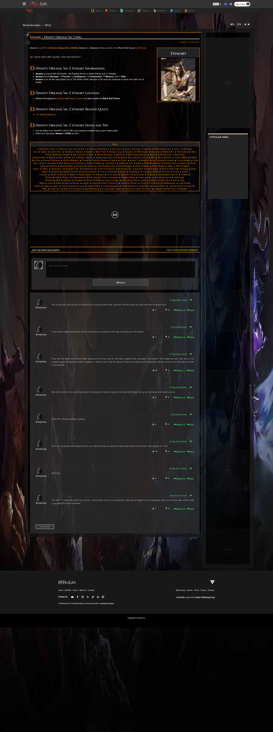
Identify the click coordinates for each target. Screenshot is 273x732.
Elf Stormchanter (89, 168)
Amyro (128, 148)
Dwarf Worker (158, 166)
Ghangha (99, 174)
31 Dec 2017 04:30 (178, 441)
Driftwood (142, 47)
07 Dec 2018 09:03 (178, 387)
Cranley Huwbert (94, 163)
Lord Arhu (63, 188)
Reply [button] (191, 310)
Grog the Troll (99, 177)
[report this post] (191, 300)
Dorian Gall (81, 166)
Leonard (72, 185)
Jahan (143, 180)
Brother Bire (126, 157)
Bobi (61, 157)
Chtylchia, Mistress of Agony (104, 160)
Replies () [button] (180, 310)
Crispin (122, 163)
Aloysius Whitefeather (99, 148)
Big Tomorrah (79, 154)
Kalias (58, 183)
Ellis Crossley (153, 168)
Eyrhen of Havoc (89, 171)
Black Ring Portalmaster (161, 154)
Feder (123, 171)
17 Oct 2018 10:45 (178, 414)
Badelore (69, 151)
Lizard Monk (144, 185)
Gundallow (113, 177)
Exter (76, 171)
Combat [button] (144, 11)
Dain (131, 163)
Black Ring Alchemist (137, 154)
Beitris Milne (168, 151)
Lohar (53, 188)
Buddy (152, 157)
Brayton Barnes (85, 157)
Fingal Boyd (134, 171)
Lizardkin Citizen (176, 185)
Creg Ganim (110, 163)
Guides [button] (190, 11)
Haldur (141, 177)
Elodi (164, 168)
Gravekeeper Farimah (168, 174)
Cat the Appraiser (71, 160)
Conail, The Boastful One (141, 160)
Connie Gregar (183, 160)
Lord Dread (76, 188)
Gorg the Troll (127, 174)
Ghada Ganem (85, 174)
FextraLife (180, 597)
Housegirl (79, 180)
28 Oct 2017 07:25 (178, 495)
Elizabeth (139, 168)
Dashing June (170, 163)
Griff (57, 177)
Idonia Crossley (112, 180)
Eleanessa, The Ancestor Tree (65, 168)
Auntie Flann (56, 151)
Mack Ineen (171, 188)
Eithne (45, 168)
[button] (217, 4)
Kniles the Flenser (129, 183)
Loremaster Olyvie (112, 188)
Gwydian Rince (128, 177)
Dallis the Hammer (152, 163)
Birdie (91, 154)
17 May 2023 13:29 (178, 300)
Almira (83, 148)
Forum (75, 590)
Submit (121, 282)
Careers (189, 590)
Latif (63, 185)
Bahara (79, 151)
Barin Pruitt (101, 151)
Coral (44, 163)
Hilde (58, 180)
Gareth (53, 174)
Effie (178, 166)
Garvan (63, 174)
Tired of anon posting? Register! (182, 250)
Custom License (107, 603)
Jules (50, 183)
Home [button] (97, 11)
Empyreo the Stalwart (60, 171)
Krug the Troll (146, 183)
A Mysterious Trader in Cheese (51, 148)
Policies (211, 590)
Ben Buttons (182, 151)
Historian (67, 180)
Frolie (167, 171)
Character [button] (128, 11)
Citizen (124, 160)
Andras (137, 148)
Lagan (46, 185)
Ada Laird (73, 148)
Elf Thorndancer (107, 168)
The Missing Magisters (46, 114)
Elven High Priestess (178, 168)
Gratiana (151, 174)
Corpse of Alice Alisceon (61, 163)
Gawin (73, 174)
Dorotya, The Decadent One (102, 166)
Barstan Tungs (115, 151)
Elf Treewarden (125, 168)
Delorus (183, 163)
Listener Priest (93, 185)
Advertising (180, 590)
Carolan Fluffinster (51, 160)
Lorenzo (128, 188)
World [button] (176, 11)
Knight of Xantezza (109, 183)
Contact (91, 590)
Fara (102, 171)
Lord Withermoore (93, 188)
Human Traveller (93, 180)
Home (60, 590)
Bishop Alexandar (105, 154)
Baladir (89, 151)
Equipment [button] (160, 11)
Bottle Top (70, 157)
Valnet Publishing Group (205, 597)
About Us (82, 590)
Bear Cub (155, 151)
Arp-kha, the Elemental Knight (157, 148)
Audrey (44, 151)
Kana (67, 183)
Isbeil (124, 180)
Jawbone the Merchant (159, 180)
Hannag (158, 177)
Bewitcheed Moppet (61, 154)
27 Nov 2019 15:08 (178, 354)
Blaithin (52, 157)
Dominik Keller (66, 166)
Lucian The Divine (143, 188)
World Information (32, 25)
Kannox (76, 183)
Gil (108, 174)
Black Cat (120, 154)
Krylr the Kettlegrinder (165, 183)
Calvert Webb (181, 157)
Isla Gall (133, 180)
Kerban (86, 183)
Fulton (176, 171)
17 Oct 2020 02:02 (178, 327)
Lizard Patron (159, 185)
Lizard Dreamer (129, 185)
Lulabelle (158, 188)
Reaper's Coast (75, 98)
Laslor (55, 185)
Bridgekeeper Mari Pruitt (106, 157)
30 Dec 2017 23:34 (178, 468)
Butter (168, 157)
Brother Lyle (140, 157)
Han (149, 177)
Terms (196, 590)
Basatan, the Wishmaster (136, 151)
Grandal (140, 174)
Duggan (128, 166)
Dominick (53, 166)
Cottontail (79, 163)
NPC (45, 47)
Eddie (170, 166)
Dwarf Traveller (142, 166)
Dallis (138, 163)
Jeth (175, 180)
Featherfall (112, 171)
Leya (81, 185)
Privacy (203, 590)
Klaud (95, 183)
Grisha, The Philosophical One (76, 177)
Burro (160, 157)
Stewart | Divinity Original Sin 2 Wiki (55, 37)
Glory (115, 174)
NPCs (48, 25)
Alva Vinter (117, 148)
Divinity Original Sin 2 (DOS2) (63, 47)
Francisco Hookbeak (152, 171)
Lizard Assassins (110, 185)
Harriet (168, 177)
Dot (120, 166)
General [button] (112, 11)
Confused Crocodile (165, 160)
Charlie (85, 160)
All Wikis (68, 590)
